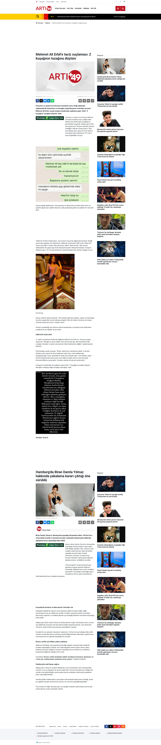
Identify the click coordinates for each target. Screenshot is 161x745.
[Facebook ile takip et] (106, 726)
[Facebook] (37, 100)
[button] (84, 100)
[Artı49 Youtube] (124, 1)
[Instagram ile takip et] (119, 726)
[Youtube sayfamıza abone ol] (115, 726)
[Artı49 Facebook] (116, 1)
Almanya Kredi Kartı (78, 733)
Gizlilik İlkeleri (72, 726)
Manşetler (42, 1)
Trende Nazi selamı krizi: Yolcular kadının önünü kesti (72, 16)
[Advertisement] (80, 38)
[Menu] (117, 8)
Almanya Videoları (60, 733)
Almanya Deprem (95, 733)
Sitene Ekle (63, 1)
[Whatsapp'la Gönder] (52, 100)
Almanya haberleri (42, 733)
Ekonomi (78, 8)
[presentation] (42, 17)
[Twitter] (41, 100)
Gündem (86, 8)
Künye (59, 726)
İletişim (65, 726)
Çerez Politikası (95, 726)
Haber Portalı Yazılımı (44, 742)
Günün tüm (119, 16)
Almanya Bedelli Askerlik (115, 733)
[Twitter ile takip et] (111, 726)
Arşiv (57, 1)
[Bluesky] (45, 100)
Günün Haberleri (50, 1)
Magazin (47, 23)
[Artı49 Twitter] (120, 1)
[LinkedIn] (48, 100)
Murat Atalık (46, 530)
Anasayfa (40, 23)
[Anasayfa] (37, 1)
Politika (70, 8)
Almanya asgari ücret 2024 (45, 736)
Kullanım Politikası (83, 726)
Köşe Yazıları (60, 8)
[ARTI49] (44, 8)
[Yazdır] (80, 100)
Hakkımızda (52, 726)
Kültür (93, 8)
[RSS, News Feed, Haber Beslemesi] (123, 726)
